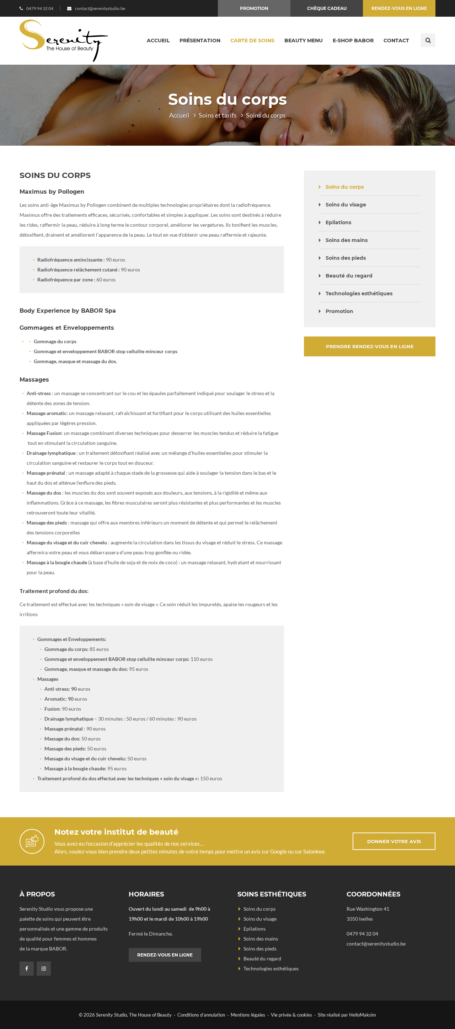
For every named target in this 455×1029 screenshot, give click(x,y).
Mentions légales (248, 1015)
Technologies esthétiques (359, 293)
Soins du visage (346, 204)
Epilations (338, 222)
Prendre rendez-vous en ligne (370, 346)
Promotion (254, 8)
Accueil (158, 40)
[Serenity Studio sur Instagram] (44, 968)
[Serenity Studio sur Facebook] (27, 968)
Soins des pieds (346, 258)
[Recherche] (428, 40)
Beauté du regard (349, 276)
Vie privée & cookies (291, 1015)
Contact (396, 40)
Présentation (200, 40)
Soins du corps (345, 187)
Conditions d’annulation (201, 1015)
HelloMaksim (362, 1015)
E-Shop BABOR (353, 40)
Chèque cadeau (327, 8)
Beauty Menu (303, 40)
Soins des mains (347, 240)
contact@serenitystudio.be (100, 8)
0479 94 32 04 (39, 8)
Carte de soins (252, 40)
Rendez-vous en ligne (399, 8)
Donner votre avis (394, 841)
